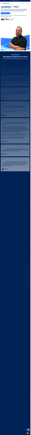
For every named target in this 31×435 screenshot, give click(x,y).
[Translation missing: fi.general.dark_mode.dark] (23, 3)
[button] (2, 3)
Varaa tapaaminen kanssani (5, 15)
